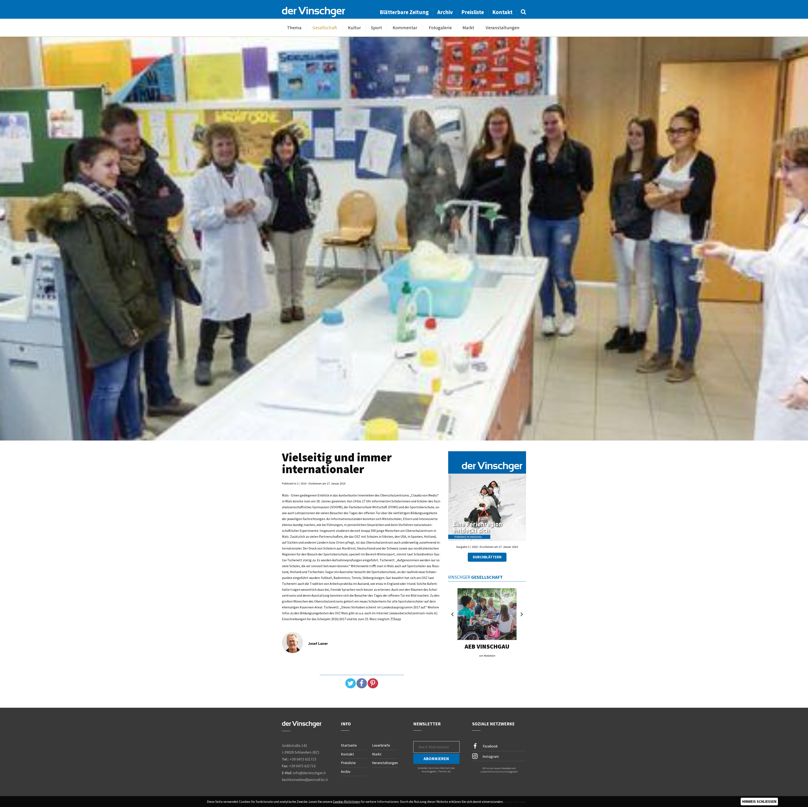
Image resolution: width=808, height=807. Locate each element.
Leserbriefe (381, 745)
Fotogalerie (440, 28)
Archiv (445, 12)
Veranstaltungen (503, 28)
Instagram (490, 756)
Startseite (349, 745)
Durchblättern (487, 557)
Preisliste (472, 12)
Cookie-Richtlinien (346, 801)
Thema (294, 28)
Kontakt (502, 12)
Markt (468, 28)
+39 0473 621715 (303, 759)
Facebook (490, 746)
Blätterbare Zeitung (404, 12)
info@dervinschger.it (309, 772)
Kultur (354, 28)
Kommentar (405, 28)
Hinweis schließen (759, 801)
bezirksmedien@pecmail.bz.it (305, 779)
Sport (376, 28)
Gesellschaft (324, 28)
